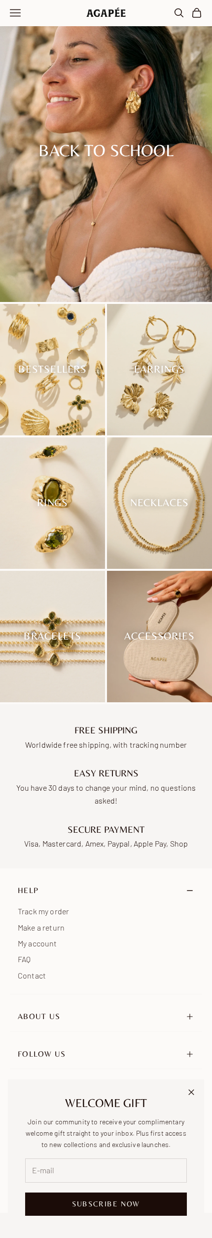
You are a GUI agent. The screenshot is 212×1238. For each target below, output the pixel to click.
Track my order (43, 911)
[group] (106, 151)
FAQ (24, 959)
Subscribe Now (106, 1203)
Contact (32, 975)
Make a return (41, 927)
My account (37, 943)
